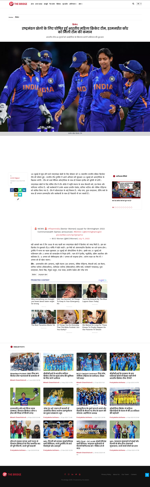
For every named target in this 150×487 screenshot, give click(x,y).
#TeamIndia (54, 228)
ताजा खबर (38, 4)
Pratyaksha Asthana (117, 382)
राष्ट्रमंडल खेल (42, 275)
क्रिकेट (58, 4)
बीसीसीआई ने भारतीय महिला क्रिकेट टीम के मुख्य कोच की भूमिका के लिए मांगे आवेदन (58, 376)
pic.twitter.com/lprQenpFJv (69, 235)
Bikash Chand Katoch (18, 380)
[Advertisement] (75, 152)
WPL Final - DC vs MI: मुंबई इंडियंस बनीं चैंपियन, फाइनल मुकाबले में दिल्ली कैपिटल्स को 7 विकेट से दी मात (91, 445)
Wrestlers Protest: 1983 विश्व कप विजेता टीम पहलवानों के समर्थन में (24, 374)
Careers (134, 474)
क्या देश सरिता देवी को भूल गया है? (121, 201)
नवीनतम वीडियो (121, 176)
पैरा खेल (52, 4)
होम (32, 4)
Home (11, 17)
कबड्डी (46, 4)
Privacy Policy (106, 474)
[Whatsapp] (20, 190)
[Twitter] (16, 190)
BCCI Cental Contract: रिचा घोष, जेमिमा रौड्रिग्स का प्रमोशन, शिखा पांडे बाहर (91, 376)
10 (131, 207)
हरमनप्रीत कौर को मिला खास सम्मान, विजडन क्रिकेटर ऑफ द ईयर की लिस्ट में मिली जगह (23, 410)
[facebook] (12, 190)
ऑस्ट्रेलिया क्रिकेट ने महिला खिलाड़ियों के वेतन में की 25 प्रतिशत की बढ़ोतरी (124, 410)
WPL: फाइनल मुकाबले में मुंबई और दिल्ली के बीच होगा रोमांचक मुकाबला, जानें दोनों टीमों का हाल (124, 443)
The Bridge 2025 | (67, 480)
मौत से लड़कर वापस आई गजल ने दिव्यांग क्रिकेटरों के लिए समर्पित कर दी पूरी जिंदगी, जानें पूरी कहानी (25, 443)
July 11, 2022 (84, 239)
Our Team (125, 474)
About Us (116, 474)
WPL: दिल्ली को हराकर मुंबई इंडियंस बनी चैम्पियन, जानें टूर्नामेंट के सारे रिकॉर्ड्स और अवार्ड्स (58, 443)
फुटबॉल (65, 4)
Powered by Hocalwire (81, 480)
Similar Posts (18, 347)
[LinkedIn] (24, 190)
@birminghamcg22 (92, 232)
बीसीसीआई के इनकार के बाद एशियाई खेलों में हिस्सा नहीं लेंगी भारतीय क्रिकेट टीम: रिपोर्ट (123, 376)
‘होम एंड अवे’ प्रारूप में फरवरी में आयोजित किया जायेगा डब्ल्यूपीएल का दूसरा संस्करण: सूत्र (57, 410)
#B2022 (77, 232)
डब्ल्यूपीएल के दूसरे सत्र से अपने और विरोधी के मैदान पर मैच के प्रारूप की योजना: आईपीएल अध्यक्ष (91, 410)
